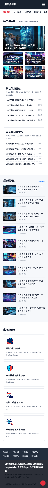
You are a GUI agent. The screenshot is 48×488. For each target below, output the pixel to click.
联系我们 (25, 456)
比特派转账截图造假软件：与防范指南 (20, 120)
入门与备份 (17, 12)
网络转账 (37, 12)
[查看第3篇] (42, 48)
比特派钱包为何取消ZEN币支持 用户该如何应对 (21, 164)
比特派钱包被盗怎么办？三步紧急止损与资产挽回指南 (21, 105)
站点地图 (35, 456)
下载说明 (25, 452)
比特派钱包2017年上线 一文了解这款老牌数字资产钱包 (21, 115)
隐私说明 (6, 456)
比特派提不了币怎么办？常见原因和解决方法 (21, 144)
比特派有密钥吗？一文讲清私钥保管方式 (21, 149)
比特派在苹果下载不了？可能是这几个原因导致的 (21, 154)
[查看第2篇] (40, 48)
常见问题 (16, 452)
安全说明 (35, 452)
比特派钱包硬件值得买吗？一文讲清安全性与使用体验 (21, 110)
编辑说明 (16, 456)
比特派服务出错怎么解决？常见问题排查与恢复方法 (21, 100)
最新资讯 (6, 452)
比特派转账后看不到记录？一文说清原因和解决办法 (21, 159)
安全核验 (27, 12)
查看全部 (42, 181)
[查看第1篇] (37, 48)
